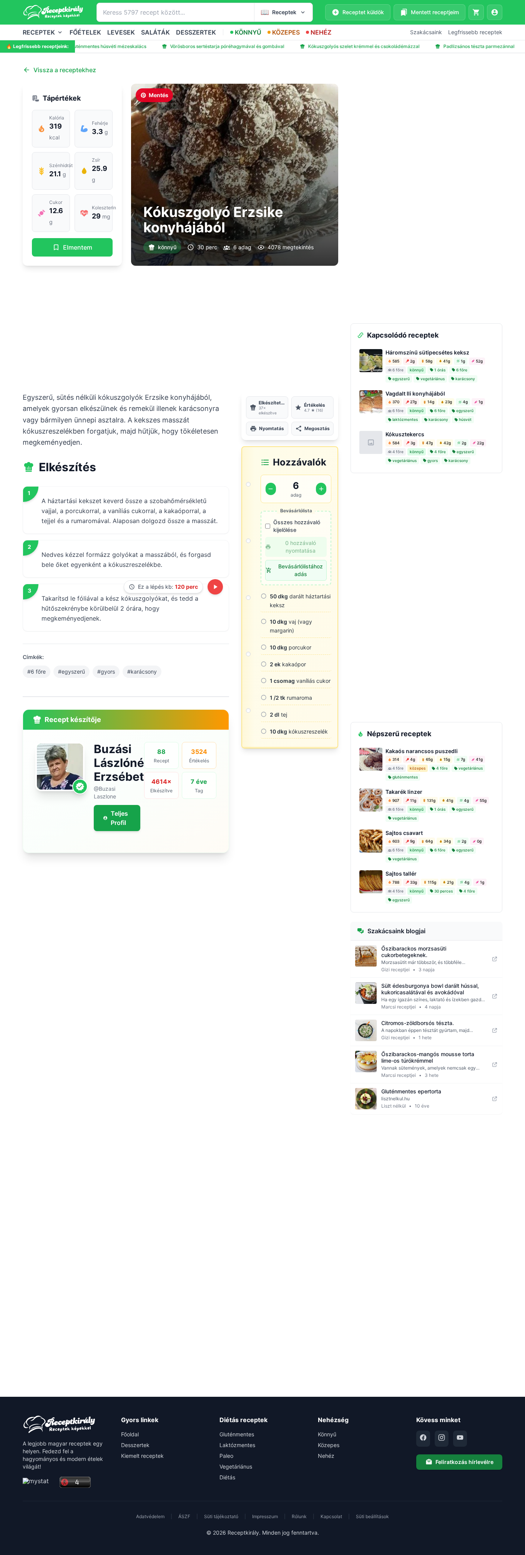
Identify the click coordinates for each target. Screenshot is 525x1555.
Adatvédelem (150, 1516)
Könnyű (327, 1434)
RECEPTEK (39, 32)
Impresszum (265, 1516)
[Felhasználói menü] (494, 12)
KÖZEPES (286, 32)
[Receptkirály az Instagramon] (442, 1439)
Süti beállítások (372, 1516)
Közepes (328, 1445)
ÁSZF (184, 1516)
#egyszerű (71, 671)
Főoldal (130, 1434)
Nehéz (326, 1455)
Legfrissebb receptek (475, 32)
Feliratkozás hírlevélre (464, 1462)
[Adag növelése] (321, 489)
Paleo (226, 1455)
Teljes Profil (119, 818)
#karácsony (142, 671)
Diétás (227, 1477)
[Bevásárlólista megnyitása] (476, 12)
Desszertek (135, 1445)
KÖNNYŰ (248, 32)
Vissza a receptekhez (64, 70)
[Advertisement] (180, 329)
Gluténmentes (236, 1434)
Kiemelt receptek (142, 1455)
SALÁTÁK (155, 32)
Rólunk (299, 1516)
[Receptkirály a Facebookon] (423, 1439)
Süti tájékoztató (221, 1516)
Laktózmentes (237, 1445)
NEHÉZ (321, 32)
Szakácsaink (426, 32)
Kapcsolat (331, 1516)
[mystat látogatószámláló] (39, 1482)
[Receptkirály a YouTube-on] (460, 1439)
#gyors (106, 671)
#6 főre (36, 671)
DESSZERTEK (196, 32)
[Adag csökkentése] (271, 489)
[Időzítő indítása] (215, 587)
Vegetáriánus (235, 1466)
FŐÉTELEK (85, 32)
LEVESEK (121, 32)
